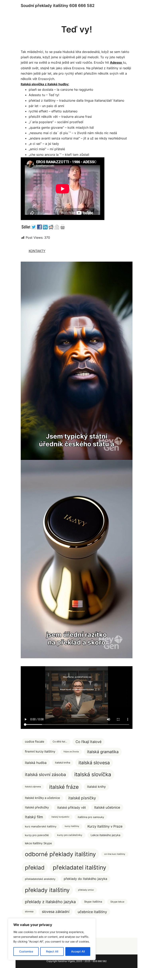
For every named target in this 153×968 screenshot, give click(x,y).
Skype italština (93, 901)
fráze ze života (71, 751)
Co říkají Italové (88, 742)
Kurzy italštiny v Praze (105, 826)
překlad (34, 867)
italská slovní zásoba (45, 774)
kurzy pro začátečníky (69, 835)
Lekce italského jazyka (105, 835)
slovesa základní (55, 912)
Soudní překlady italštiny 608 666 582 (57, 5)
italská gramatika (103, 751)
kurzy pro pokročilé (37, 835)
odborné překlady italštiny (60, 854)
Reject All (52, 951)
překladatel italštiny (79, 867)
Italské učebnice (107, 807)
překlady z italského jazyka (50, 901)
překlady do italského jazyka (85, 879)
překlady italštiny (47, 889)
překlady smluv (86, 890)
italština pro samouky (91, 817)
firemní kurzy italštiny (40, 751)
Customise (26, 951)
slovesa (29, 911)
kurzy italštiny (72, 826)
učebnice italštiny (92, 912)
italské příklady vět (71, 807)
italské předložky (37, 807)
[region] (52, 939)
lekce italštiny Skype (38, 843)
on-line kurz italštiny (114, 854)
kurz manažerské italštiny (40, 826)
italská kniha (62, 762)
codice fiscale (34, 741)
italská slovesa (94, 762)
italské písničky (82, 798)
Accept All (78, 951)
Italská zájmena (33, 786)
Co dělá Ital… (60, 741)
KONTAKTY (37, 251)
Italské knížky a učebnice (42, 798)
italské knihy (96, 787)
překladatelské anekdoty (40, 878)
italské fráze (64, 787)
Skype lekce (117, 901)
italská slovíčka (92, 774)
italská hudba (36, 763)
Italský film (34, 817)
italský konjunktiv (60, 817)
